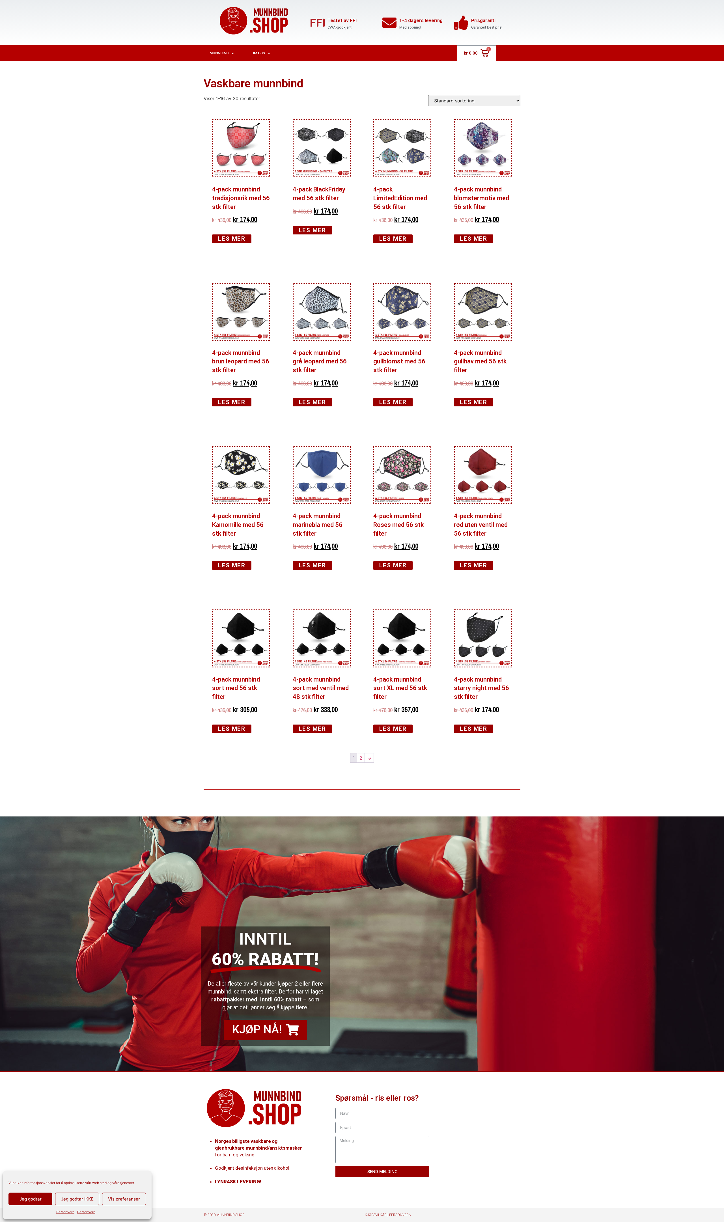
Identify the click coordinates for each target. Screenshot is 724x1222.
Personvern (65, 1212)
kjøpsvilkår (376, 1215)
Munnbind (219, 53)
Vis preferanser (124, 1199)
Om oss (258, 53)
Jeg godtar (31, 1199)
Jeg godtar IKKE (77, 1199)
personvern (400, 1215)
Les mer (231, 238)
